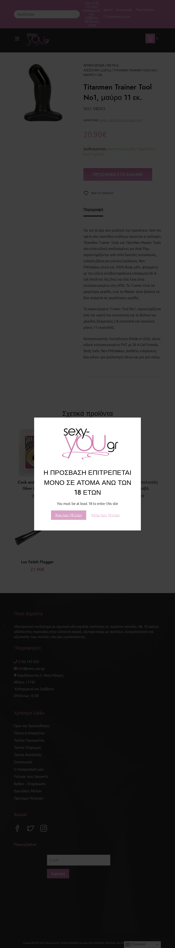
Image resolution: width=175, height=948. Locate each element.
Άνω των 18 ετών (68, 515)
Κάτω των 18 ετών (105, 515)
